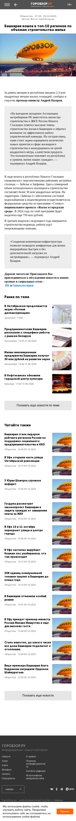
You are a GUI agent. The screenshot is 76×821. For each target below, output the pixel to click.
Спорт (5, 761)
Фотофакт (7, 769)
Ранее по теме (16, 297)
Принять (65, 811)
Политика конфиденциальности (36, 764)
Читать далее (38, 314)
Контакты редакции (36, 771)
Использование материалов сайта (35, 777)
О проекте (31, 756)
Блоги (5, 765)
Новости (6, 756)
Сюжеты (6, 774)
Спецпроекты (8, 778)
